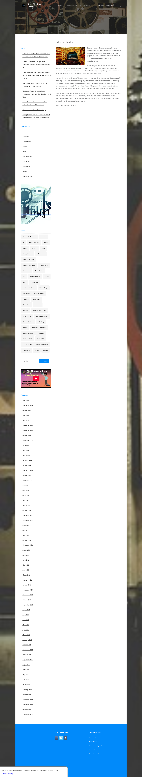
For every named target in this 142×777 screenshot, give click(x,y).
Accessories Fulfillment (29, 237)
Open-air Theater (94, 738)
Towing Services (27, 338)
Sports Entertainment (42, 316)
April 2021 (26, 570)
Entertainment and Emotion (105, 5)
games (47, 276)
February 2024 (27, 460)
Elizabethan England (95, 746)
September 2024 (28, 440)
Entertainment (72, 5)
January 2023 (27, 510)
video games (26, 350)
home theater (34, 282)
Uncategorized (27, 176)
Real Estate (26, 161)
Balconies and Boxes (95, 754)
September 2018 (28, 714)
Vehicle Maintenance (42, 344)
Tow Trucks (40, 338)
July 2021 (26, 555)
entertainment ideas (28, 259)
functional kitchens (34, 276)
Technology (26, 166)
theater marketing (28, 333)
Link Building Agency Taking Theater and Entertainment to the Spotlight (35, 84)
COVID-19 (34, 248)
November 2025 (28, 405)
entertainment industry (29, 265)
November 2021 (28, 545)
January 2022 (27, 540)
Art (23, 131)
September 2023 (28, 480)
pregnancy (38, 305)
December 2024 (28, 425)
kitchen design (44, 288)
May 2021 (26, 565)
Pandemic (25, 299)
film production (39, 271)
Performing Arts (27, 156)
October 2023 (27, 475)
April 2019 (26, 679)
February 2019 (27, 690)
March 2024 (26, 455)
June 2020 (26, 620)
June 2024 (26, 445)
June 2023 (26, 495)
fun (24, 276)
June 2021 (26, 560)
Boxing (46, 242)
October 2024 (27, 435)
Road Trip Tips (27, 316)
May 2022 (26, 535)
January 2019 (27, 694)
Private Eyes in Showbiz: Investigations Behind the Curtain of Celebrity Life (35, 103)
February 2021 (27, 580)
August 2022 (26, 525)
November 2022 (28, 520)
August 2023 (26, 485)
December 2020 (28, 590)
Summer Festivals (28, 322)
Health (25, 146)
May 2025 (26, 420)
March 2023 (26, 505)
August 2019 (26, 665)
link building (26, 293)
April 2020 (26, 630)
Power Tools (26, 305)
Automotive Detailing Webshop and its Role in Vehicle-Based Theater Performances (36, 55)
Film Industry (26, 271)
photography (36, 299)
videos (37, 350)
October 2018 (27, 709)
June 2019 (26, 670)
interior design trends (29, 288)
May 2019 (26, 675)
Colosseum (87, 5)
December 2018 (28, 699)
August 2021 (26, 550)
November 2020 (28, 595)
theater (25, 327)
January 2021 (27, 585)
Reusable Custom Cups (39, 310)
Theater (25, 171)
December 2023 (28, 470)
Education (26, 136)
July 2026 (26, 400)
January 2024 (27, 465)
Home (60, 5)
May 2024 (26, 450)
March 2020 (26, 635)
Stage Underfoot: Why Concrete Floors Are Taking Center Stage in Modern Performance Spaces (37, 75)
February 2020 (27, 640)
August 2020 (26, 610)
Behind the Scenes (34, 242)
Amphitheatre (93, 742)
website (45, 350)
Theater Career (93, 750)
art (23, 242)
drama (43, 248)
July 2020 (26, 615)
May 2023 (26, 500)
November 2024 (28, 430)
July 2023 (26, 490)
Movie (24, 151)
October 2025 (27, 410)
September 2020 (28, 605)
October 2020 (27, 600)
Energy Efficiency (27, 254)
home (24, 282)
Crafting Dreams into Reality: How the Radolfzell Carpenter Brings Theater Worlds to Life (36, 64)
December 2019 (28, 650)
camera (25, 248)
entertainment (41, 254)
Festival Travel (44, 265)
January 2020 (27, 645)
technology (41, 322)
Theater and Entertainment (38, 327)
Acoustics (43, 237)
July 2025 (26, 415)
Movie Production (39, 293)
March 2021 (26, 575)
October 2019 (27, 655)
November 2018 (28, 704)
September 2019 (28, 660)
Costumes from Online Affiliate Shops (34, 110)
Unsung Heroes (27, 344)
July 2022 (26, 530)
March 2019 (26, 684)
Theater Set (40, 333)
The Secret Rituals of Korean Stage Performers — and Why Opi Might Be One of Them (37, 94)
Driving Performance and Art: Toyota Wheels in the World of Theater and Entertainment (36, 116)
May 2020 (26, 625)
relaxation (25, 310)
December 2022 (28, 515)
